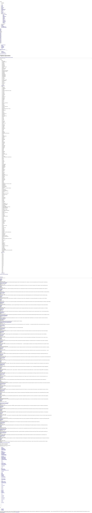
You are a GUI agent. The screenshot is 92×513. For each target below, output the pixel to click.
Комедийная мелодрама (5, 70)
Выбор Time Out (3, 457)
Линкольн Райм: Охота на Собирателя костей (5, 322)
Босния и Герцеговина (5, 106)
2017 (2, 260)
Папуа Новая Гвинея (4, 194)
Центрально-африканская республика (7, 238)
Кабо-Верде (3, 145)
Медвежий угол (2, 312)
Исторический (4, 68)
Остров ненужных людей (3, 283)
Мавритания (3, 166)
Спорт (2, 10)
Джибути (3, 131)
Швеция (3, 243)
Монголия (3, 178)
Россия (3, 199)
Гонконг (3, 126)
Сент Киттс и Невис (4, 209)
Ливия (3, 162)
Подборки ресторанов (4, 459)
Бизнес (4, 18)
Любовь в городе (3, 449)
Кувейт (3, 158)
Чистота (1, 416)
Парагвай (3, 195)
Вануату (3, 112)
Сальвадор (3, 201)
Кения (3, 149)
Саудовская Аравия (4, 204)
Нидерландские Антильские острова (6, 183)
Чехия (3, 240)
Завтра (2, 25)
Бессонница (1, 348)
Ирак (3, 140)
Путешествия (3, 448)
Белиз (3, 100)
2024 (2, 255)
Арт (1, 11)
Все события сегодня (2, 49)
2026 (2, 254)
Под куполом (1, 335)
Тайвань (3, 222)
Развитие (2, 475)
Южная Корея (4, 249)
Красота (2, 8)
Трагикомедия (4, 80)
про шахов (11, 57)
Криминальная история (3, 429)
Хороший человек (2, 364)
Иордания (3, 139)
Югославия (3, 248)
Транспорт (4, 20)
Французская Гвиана (4, 235)
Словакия (3, 214)
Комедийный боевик (4, 71)
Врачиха (7, 442)
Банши (1, 351)
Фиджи (3, 232)
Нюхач (1, 426)
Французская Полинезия (5, 236)
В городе (3, 63)
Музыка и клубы (3, 9)
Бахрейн (3, 99)
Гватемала (3, 121)
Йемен (3, 144)
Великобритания (4, 113)
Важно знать (3, 492)
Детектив (3, 66)
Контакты (2, 502)
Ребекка (9, 442)
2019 (2, 259)
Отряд (1, 299)
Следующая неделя (3, 26)
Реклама (2, 509)
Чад (2, 239)
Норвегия (3, 187)
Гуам (2, 130)
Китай (3, 152)
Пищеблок (1, 341)
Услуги (2, 501)
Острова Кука (4, 189)
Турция (3, 228)
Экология (2, 496)
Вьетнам (3, 116)
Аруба (3, 95)
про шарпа (9, 57)
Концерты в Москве (3, 464)
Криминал (3, 73)
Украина (3, 230)
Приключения (4, 76)
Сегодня (2, 24)
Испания (3, 143)
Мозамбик (3, 176)
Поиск (2, 5)
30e (2, 271)
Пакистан (3, 191)
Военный (3, 64)
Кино (2, 6)
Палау (3, 192)
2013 (2, 263)
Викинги (1, 400)
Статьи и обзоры (3, 452)
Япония (3, 251)
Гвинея (3, 122)
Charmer (3, 512)
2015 (2, 262)
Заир (2, 134)
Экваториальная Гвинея (5, 245)
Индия (3, 138)
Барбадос (3, 98)
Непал (3, 181)
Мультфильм (3, 75)
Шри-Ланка (3, 244)
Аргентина (3, 94)
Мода (2, 460)
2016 (2, 261)
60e (2, 269)
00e (2, 266)
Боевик (3, 62)
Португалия (3, 197)
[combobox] (46, 58)
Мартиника (3, 174)
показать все (2, 85)
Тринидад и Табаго (4, 225)
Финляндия (3, 234)
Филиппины (3, 233)
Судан (3, 218)
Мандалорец (1, 406)
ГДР (2, 123)
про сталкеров (1, 57)
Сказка (3, 77)
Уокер (0, 393)
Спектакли (3, 78)
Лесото (3, 160)
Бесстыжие (1, 387)
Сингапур (3, 213)
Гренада (3, 127)
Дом (3, 19)
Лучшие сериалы (3, 52)
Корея (3, 155)
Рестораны (2, 7)
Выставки (2, 47)
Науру (3, 180)
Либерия (3, 161)
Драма (3, 67)
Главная (2, 51)
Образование (4, 16)
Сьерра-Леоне (4, 220)
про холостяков (5, 57)
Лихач (1, 286)
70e (2, 268)
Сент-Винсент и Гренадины (5, 210)
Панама (3, 193)
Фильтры (1, 278)
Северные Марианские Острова (6, 206)
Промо (4, 22)
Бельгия (3, 101)
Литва (3, 163)
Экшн (3, 84)
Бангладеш (3, 97)
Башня (1, 338)
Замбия (3, 135)
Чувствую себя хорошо (3, 442)
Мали (3, 171)
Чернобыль (1, 419)
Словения (3, 215)
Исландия (3, 142)
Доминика (3, 132)
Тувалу (3, 226)
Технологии (4, 21)
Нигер (3, 182)
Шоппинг (2, 491)
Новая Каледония (4, 186)
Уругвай (3, 231)
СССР (3, 217)
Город (2, 447)
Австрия (3, 87)
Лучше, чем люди (2, 374)
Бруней (3, 109)
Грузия (3, 129)
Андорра (3, 92)
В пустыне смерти (2, 325)
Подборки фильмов (3, 454)
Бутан (3, 111)
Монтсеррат (3, 179)
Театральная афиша (3, 482)
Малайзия (3, 170)
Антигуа (3, 93)
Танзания (3, 223)
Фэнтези (3, 83)
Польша (3, 196)
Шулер (1, 367)
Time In (2, 486)
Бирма (3, 104)
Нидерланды (3, 184)
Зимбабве (3, 136)
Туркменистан (4, 227)
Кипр (3, 150)
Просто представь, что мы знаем (4, 403)
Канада (3, 148)
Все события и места (4, 27)
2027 (2, 253)
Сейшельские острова (5, 207)
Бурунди (3, 110)
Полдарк (1, 296)
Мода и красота (5, 14)
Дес (0, 380)
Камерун (3, 147)
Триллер (3, 81)
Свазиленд (3, 205)
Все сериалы (3, 453)
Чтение (4, 17)
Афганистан (3, 96)
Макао (3, 168)
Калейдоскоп (3, 497)
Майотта (3, 167)
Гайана (3, 118)
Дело (0, 361)
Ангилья (3, 91)
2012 (2, 264)
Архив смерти (1, 309)
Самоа (3, 202)
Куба (2, 157)
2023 (2, 256)
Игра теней (1, 354)
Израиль (3, 137)
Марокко (3, 173)
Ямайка (3, 250)
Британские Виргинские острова (6, 108)
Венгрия (3, 114)
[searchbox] (46, 58)
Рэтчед (1, 439)
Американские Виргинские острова (6, 90)
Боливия (3, 105)
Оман (3, 188)
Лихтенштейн (4, 164)
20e (2, 272)
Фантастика (3, 82)
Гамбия (3, 119)
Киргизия (3, 151)
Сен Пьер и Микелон (5, 208)
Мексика (3, 175)
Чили (3, 241)
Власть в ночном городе (3, 432)
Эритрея (3, 246)
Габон (3, 117)
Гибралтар (3, 125)
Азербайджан (4, 88)
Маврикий (3, 165)
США (3, 219)
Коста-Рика (3, 156)
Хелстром (1, 413)
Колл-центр (1, 377)
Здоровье (2, 471)
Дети (2, 12)
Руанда (3, 200)
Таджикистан (4, 221)
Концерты (3, 72)
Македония (3, 169)
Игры (3, 15)
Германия (3, 124)
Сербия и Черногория (5, 212)
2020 (2, 258)
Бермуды (3, 103)
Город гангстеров (2, 390)
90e (2, 267)
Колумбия (3, 153)
